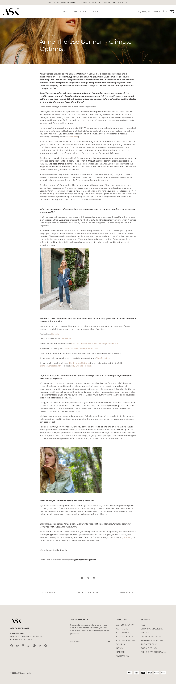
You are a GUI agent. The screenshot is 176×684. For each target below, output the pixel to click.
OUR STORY (122, 629)
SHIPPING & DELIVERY (152, 629)
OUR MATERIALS (124, 636)
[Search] (165, 12)
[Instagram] (23, 645)
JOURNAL (121, 644)
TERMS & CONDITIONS (152, 640)
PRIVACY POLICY (149, 644)
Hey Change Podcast (81, 366)
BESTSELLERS (80, 11)
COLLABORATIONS (125, 640)
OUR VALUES (122, 632)
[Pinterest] (34, 645)
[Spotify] (45, 645)
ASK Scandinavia (23, 673)
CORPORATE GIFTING (151, 636)
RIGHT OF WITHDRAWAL (153, 652)
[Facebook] (11, 645)
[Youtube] (17, 645)
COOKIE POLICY (149, 648)
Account (156, 11)
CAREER (120, 652)
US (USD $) (142, 11)
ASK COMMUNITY (125, 625)
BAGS (66, 11)
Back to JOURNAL (88, 592)
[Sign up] (109, 641)
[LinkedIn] (40, 645)
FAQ (143, 625)
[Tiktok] (28, 645)
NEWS (119, 648)
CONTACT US (122, 656)
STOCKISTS (146, 632)
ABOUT (94, 11)
